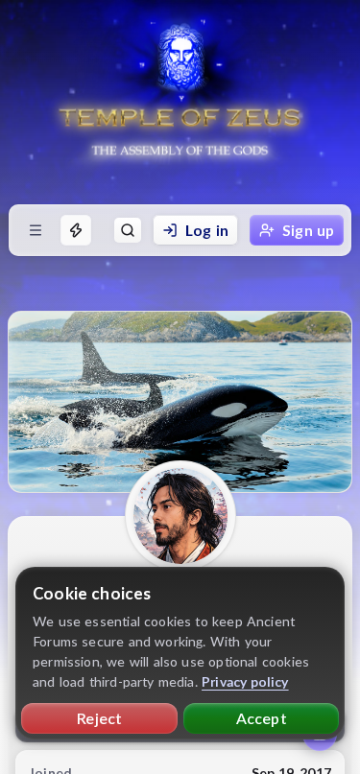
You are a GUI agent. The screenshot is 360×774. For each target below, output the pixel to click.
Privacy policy (245, 681)
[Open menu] (35, 230)
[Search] (127, 230)
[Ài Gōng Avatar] (180, 516)
